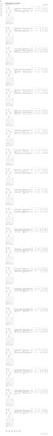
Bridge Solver (8, 41)
